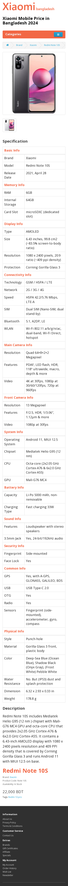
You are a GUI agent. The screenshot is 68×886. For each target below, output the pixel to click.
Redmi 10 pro (15, 797)
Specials (7, 855)
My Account (8, 864)
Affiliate (6, 851)
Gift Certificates (10, 848)
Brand (19, 45)
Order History (9, 868)
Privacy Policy (9, 822)
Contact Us (8, 835)
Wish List (7, 871)
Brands (6, 844)
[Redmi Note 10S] (34, 83)
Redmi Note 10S (52, 45)
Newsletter (8, 875)
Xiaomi (33, 45)
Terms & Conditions (12, 826)
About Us (7, 819)
